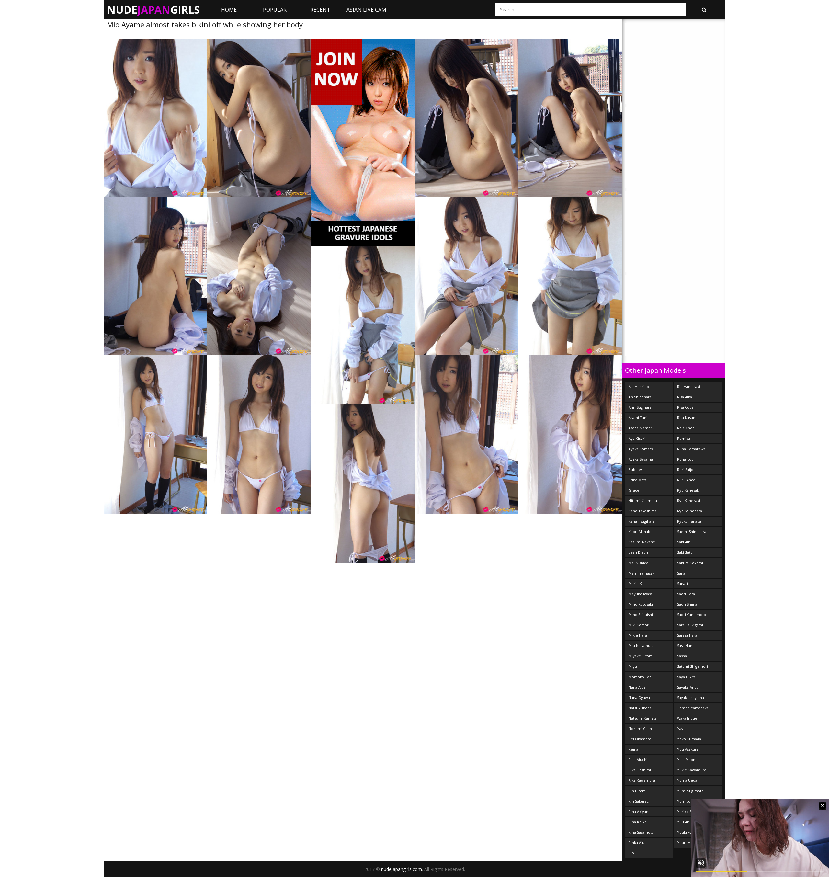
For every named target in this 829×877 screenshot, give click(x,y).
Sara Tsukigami (690, 624)
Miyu (633, 666)
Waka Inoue (687, 718)
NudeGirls (153, 10)
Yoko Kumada (689, 738)
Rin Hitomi (638, 790)
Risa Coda (685, 407)
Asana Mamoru (641, 428)
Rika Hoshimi (640, 770)
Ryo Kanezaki (688, 500)
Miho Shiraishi (641, 614)
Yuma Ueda (687, 780)
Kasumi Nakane (642, 542)
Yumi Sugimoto (690, 790)
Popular (275, 9)
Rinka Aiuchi (639, 842)
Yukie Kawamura (691, 770)
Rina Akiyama (640, 811)
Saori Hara (686, 593)
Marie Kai (637, 583)
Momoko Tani (641, 676)
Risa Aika (684, 396)
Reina (633, 749)
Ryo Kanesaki (688, 490)
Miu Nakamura (641, 645)
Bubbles (635, 469)
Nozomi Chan (640, 728)
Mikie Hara (638, 635)
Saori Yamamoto (691, 614)
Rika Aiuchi (638, 759)
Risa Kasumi (687, 417)
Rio (631, 852)
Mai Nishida (638, 562)
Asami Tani (638, 417)
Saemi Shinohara (691, 531)
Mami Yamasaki (642, 573)
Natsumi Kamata (643, 718)
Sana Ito (684, 583)
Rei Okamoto (640, 738)
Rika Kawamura (642, 780)
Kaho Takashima (643, 510)
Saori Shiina (687, 604)
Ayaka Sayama (641, 459)
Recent (320, 9)
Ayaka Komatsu (642, 448)
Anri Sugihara (640, 407)
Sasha (682, 656)
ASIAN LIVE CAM (366, 9)
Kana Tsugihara (642, 521)
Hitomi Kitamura (643, 500)
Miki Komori (639, 624)
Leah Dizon (638, 552)
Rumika (683, 438)
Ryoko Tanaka (689, 521)
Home (229, 9)
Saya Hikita (686, 676)
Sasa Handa (687, 645)
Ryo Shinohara (689, 510)
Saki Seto (685, 552)
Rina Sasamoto (641, 832)
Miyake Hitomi (641, 656)
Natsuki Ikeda (640, 707)
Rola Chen (686, 428)
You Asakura (687, 749)
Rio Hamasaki (688, 386)
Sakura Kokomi (690, 562)
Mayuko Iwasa (641, 593)
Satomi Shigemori (692, 666)
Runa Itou (685, 459)
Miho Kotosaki (641, 604)
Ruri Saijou (686, 469)
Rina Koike (638, 821)
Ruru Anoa (686, 479)
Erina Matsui (639, 479)
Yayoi (682, 728)
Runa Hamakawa (691, 448)
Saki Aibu (685, 542)
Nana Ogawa (639, 697)
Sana (681, 573)
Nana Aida (637, 687)
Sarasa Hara (687, 635)
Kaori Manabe (641, 531)
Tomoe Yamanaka (693, 707)
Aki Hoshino (639, 386)
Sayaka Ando (688, 687)
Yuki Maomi (687, 759)
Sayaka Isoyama (690, 697)
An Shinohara (640, 396)
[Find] (704, 9)
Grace (634, 490)
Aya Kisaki (637, 438)
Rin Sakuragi (639, 801)
